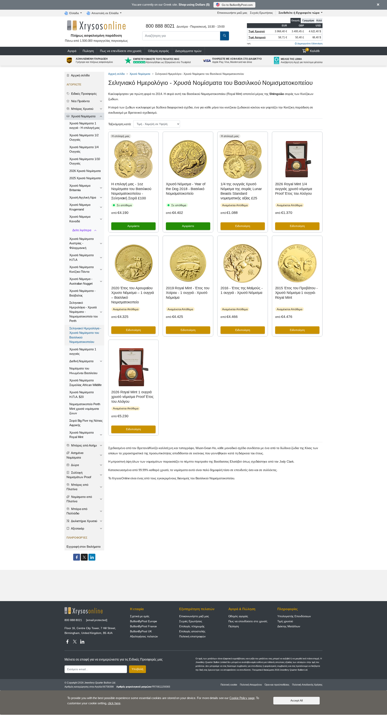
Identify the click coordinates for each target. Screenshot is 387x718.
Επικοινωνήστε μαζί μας (194, 616)
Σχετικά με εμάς (139, 616)
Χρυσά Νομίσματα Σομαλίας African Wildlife (85, 383)
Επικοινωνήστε (232, 12)
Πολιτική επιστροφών (192, 636)
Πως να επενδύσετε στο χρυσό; (121, 51)
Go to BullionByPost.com (237, 4)
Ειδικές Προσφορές (83, 93)
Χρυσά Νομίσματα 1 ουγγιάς (82, 352)
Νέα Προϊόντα (80, 101)
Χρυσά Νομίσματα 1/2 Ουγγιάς (83, 137)
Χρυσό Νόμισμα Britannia (80, 188)
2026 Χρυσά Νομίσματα (85, 171)
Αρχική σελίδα (116, 73)
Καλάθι (313, 50)
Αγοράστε (133, 226)
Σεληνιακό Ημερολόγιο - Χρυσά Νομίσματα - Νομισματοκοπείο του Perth (83, 312)
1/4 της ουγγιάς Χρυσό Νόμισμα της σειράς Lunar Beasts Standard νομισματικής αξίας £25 (241, 191)
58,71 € (282, 37)
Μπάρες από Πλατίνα (77, 487)
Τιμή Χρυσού (257, 31)
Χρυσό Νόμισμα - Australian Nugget (81, 281)
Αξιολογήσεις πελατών (144, 636)
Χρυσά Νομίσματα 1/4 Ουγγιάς (83, 149)
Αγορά (72, 51)
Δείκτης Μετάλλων (288, 626)
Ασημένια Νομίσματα (75, 455)
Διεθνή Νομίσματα (81, 361)
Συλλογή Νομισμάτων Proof (79, 475)
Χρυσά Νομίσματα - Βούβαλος (82, 293)
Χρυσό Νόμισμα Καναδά (80, 219)
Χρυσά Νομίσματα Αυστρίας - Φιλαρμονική (81, 243)
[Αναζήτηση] (224, 35)
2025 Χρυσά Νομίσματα (85, 178)
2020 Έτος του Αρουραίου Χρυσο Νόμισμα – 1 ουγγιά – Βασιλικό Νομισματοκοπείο (132, 295)
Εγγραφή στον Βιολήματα (84, 546)
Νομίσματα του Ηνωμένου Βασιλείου (83, 371)
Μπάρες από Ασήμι (83, 445)
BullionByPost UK (141, 631)
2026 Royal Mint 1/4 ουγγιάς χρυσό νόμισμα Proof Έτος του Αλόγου (293, 189)
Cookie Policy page (242, 698)
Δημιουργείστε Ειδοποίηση (309, 43)
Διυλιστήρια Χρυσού (83, 521)
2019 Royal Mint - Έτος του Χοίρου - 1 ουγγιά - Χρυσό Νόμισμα (187, 293)
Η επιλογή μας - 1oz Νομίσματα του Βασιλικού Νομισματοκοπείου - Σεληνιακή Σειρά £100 (131, 191)
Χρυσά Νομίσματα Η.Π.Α (81, 257)
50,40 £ (299, 37)
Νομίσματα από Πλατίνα (79, 499)
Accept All (296, 700)
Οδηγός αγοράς (158, 51)
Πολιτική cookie (229, 684)
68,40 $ (316, 37)
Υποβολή (137, 669)
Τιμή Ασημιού (257, 37)
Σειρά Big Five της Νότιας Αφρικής (86, 423)
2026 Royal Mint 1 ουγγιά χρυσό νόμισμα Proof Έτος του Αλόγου (132, 397)
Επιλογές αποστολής (192, 631)
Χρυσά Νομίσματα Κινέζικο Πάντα (81, 269)
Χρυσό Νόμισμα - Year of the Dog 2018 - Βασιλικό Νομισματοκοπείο (185, 189)
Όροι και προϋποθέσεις (277, 684)
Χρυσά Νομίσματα (140, 73)
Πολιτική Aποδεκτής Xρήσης (307, 684)
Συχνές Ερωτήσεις (261, 12)
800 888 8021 (73, 620)
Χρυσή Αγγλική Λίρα (82, 197)
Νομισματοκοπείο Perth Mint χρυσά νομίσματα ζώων (84, 408)
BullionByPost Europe (143, 621)
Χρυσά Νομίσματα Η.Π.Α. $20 (81, 394)
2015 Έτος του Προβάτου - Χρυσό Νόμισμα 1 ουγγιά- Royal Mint (296, 293)
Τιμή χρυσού (285, 621)
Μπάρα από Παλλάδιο (77, 511)
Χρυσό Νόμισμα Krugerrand (80, 207)
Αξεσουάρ (77, 528)
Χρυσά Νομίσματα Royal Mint (81, 435)
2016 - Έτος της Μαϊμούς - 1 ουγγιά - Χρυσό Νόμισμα (242, 290)
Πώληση (88, 51)
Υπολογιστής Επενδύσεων (294, 616)
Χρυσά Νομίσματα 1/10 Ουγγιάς (84, 161)
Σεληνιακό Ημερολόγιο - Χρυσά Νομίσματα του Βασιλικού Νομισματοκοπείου (85, 335)
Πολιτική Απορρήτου (251, 684)
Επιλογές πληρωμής (192, 626)
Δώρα (74, 465)
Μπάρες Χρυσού (81, 108)
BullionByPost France (143, 626)
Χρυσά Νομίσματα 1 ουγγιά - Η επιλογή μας (84, 126)
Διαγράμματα (188, 51)
